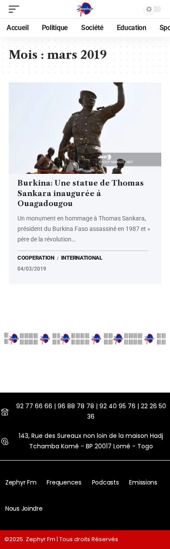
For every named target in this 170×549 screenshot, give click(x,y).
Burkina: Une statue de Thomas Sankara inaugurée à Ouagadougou (80, 193)
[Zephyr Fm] (85, 9)
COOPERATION (35, 258)
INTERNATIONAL (81, 258)
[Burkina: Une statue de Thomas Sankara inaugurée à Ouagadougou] (85, 128)
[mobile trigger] (16, 9)
